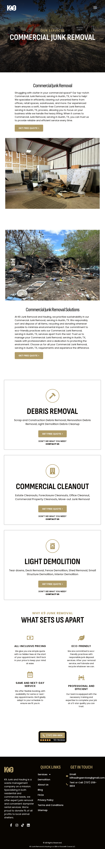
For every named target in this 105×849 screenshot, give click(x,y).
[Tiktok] (22, 825)
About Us (43, 784)
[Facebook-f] (11, 825)
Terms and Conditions (50, 805)
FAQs (41, 794)
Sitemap (43, 810)
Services (42, 774)
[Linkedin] (28, 825)
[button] (95, 8)
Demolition (44, 779)
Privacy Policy (45, 800)
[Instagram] (16, 825)
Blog (40, 789)
